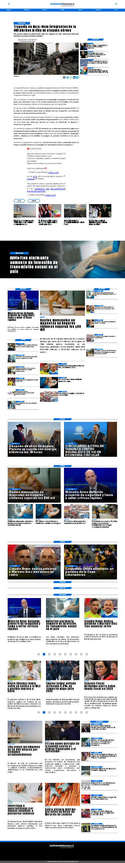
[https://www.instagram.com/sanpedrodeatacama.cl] (62, 852)
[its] (90, 294)
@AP (47, 188)
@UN (35, 176)
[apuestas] (11, 358)
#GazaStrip (30, 179)
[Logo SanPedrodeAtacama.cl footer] (62, 849)
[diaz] (90, 309)
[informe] (85, 742)
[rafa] (85, 756)
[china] (85, 799)
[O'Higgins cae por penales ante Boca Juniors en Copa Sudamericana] (11, 347)
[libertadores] (85, 784)
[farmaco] (90, 323)
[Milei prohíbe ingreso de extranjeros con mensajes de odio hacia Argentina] (83, 54)
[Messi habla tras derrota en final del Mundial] (11, 405)
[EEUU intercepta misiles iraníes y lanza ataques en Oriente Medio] (83, 62)
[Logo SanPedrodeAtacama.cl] (63, 7)
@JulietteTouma (40, 188)
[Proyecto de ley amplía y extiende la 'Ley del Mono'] (90, 338)
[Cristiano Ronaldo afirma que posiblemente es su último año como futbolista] (85, 813)
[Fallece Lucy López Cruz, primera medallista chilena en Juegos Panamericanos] (11, 370)
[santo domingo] (11, 393)
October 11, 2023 (53, 172)
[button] (19, 200)
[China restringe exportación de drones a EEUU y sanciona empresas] (83, 46)
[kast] (85, 727)
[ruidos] (90, 352)
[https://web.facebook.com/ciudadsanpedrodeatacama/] (50, 852)
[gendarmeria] (85, 827)
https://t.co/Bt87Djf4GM (58, 188)
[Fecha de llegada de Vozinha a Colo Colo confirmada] (11, 381)
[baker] (85, 770)
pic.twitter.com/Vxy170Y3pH (36, 191)
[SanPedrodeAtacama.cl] (9, 4)
